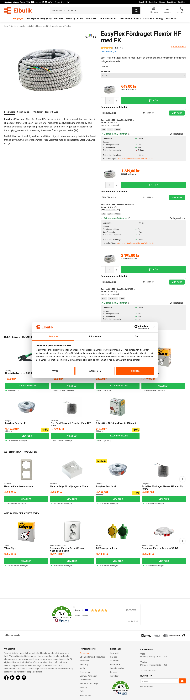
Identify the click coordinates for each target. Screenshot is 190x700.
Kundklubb (143, 2)
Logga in (167, 12)
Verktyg (159, 18)
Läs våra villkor (146, 687)
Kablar (80, 18)
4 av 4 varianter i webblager (108, 566)
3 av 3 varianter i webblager (62, 566)
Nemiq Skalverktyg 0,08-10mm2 (21, 373)
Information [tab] (95, 336)
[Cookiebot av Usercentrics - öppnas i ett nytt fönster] (136, 327)
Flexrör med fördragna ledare (49, 26)
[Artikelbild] (110, 90)
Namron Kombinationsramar (19, 486)
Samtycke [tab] (53, 336)
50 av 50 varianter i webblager (17, 566)
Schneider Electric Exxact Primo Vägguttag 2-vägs (67, 549)
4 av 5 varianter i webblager (154, 566)
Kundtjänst (171, 2)
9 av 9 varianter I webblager (17, 440)
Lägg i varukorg (28, 386)
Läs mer (104, 66)
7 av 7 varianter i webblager (154, 504)
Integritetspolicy (117, 668)
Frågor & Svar (51, 112)
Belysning (70, 18)
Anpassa (93, 371)
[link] (95, 614)
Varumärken (171, 18)
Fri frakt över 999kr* (62, 2)
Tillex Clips (10, 548)
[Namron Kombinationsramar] (26, 469)
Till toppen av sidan (12, 635)
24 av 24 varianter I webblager (154, 390)
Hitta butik (114, 653)
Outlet (82, 691)
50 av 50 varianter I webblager (63, 390)
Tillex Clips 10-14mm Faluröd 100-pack (116, 423)
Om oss (113, 657)
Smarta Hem (91, 18)
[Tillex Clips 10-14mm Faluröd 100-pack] (97, 399)
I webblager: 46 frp (105, 440)
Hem (6, 26)
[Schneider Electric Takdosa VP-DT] (163, 531)
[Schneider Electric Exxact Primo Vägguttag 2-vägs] (72, 531)
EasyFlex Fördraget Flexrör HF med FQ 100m (71, 424)
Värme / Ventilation (108, 18)
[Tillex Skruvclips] (163, 357)
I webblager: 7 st (13, 390)
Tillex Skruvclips (109, 113)
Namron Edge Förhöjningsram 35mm (69, 486)
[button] (129, 133)
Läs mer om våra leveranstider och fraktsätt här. (135, 159)
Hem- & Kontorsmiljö (144, 18)
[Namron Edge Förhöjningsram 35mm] (72, 469)
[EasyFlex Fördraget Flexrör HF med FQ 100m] (72, 407)
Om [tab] (136, 336)
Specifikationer (24, 112)
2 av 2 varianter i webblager (16, 504)
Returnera (114, 661)
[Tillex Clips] (26, 531)
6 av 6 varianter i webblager (62, 504)
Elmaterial (58, 18)
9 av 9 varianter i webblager (108, 504)
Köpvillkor (181, 2)
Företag (162, 2)
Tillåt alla (135, 371)
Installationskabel (26, 26)
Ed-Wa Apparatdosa (106, 548)
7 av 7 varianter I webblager (62, 440)
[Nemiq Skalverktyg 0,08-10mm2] (27, 357)
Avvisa (55, 371)
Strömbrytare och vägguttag (38, 18)
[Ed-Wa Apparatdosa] (118, 531)
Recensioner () (109, 51)
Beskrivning (9, 112)
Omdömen (38, 112)
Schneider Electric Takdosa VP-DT (160, 548)
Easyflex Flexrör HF (15, 423)
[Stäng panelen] (154, 327)
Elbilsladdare (125, 18)
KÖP (155, 100)
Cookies (113, 672)
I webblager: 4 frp (104, 390)
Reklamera (115, 664)
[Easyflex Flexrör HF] (6, 399)
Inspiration (153, 2)
